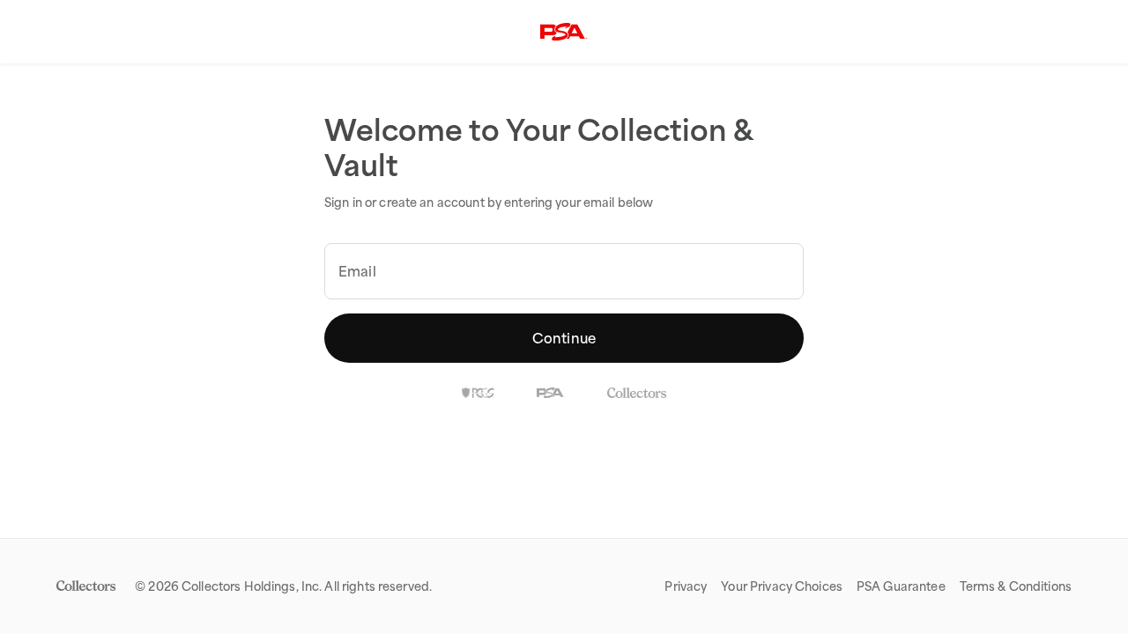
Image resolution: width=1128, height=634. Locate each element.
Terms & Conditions (1016, 586)
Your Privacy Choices (781, 586)
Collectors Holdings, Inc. (252, 586)
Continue (564, 338)
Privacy (685, 586)
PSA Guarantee (901, 586)
